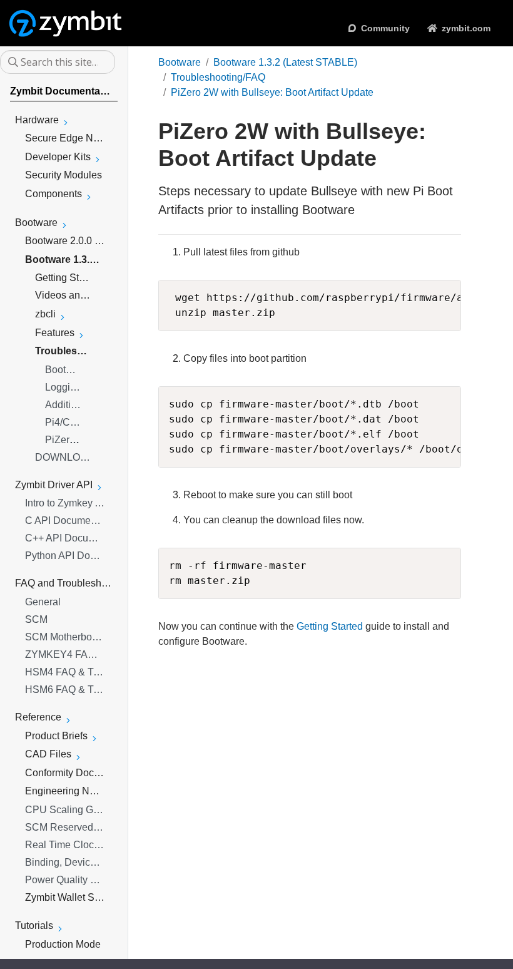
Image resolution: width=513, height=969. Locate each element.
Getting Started (330, 626)
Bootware (179, 62)
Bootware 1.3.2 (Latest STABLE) (285, 62)
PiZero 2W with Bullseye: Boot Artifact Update (272, 92)
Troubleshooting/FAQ (218, 77)
